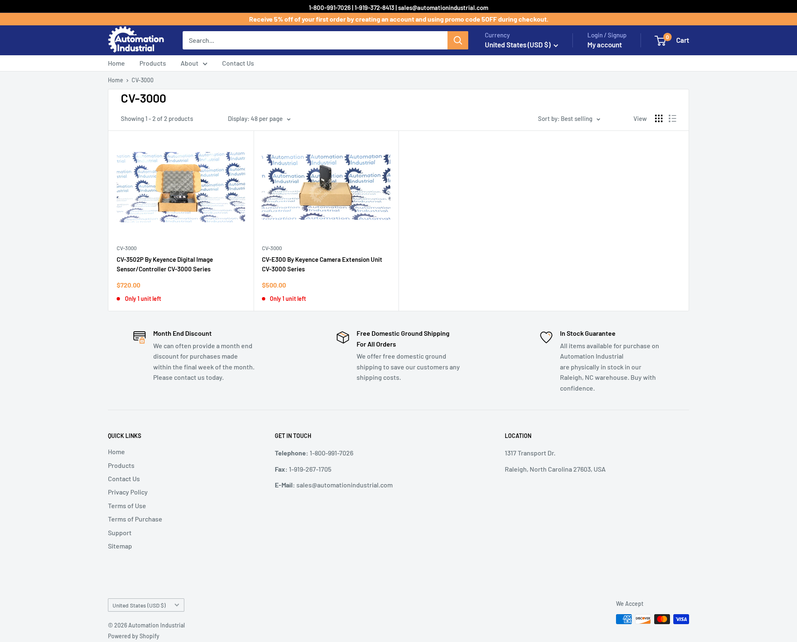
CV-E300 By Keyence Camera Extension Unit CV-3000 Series (322, 264)
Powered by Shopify (133, 636)
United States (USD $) (139, 605)
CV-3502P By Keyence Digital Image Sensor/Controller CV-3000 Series (165, 264)
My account (604, 44)
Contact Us (238, 63)
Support (120, 532)
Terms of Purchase (135, 519)
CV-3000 (143, 80)
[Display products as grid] (659, 118)
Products (152, 63)
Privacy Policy (128, 492)
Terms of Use (127, 505)
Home (116, 63)
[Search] (457, 40)
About (189, 63)
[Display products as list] (672, 118)
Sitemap (120, 546)
